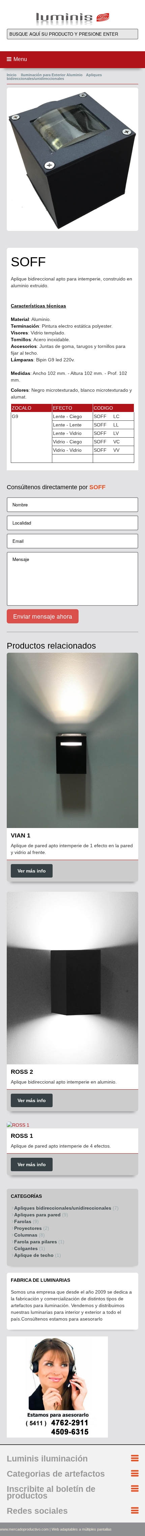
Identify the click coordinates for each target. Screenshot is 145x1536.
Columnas (25, 1235)
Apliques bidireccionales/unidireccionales (54, 77)
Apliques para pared (37, 1214)
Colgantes (26, 1248)
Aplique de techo (34, 1255)
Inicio (12, 75)
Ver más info (32, 871)
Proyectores (28, 1228)
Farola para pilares (35, 1241)
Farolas (22, 1221)
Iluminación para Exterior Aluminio (52, 75)
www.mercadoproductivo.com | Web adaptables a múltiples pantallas (56, 1529)
